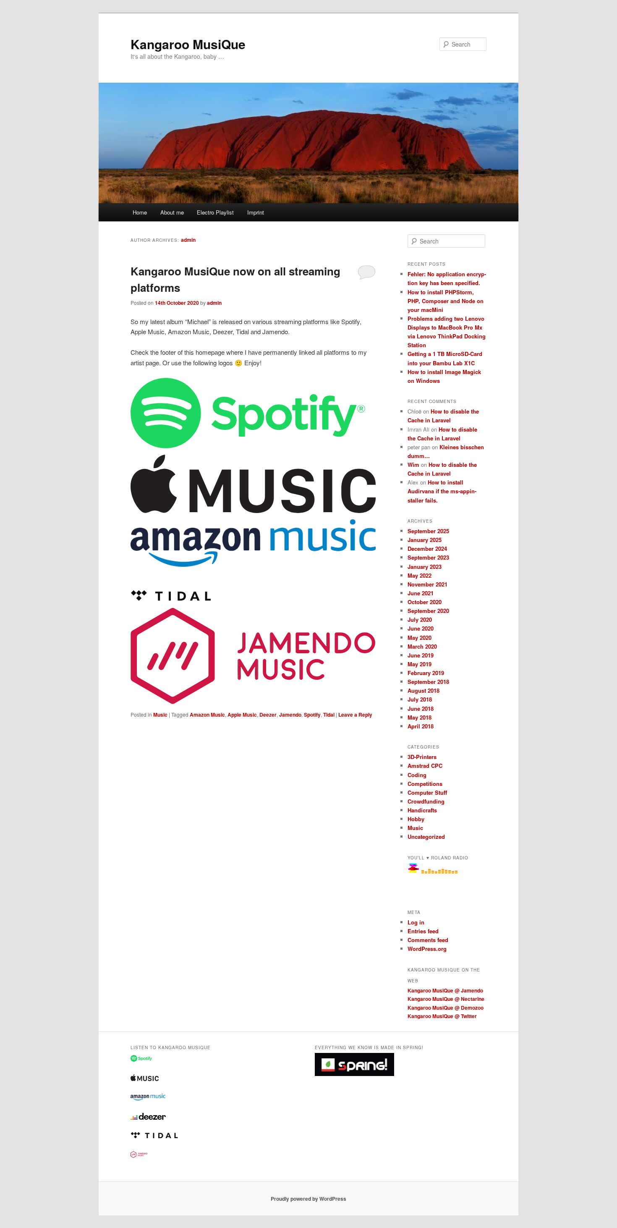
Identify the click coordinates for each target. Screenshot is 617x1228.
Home (140, 212)
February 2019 (426, 673)
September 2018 (428, 682)
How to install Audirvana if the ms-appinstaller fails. (442, 491)
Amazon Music (207, 714)
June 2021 (421, 593)
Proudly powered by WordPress (308, 1198)
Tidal (329, 714)
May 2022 (419, 575)
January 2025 (425, 540)
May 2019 (419, 664)
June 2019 (421, 655)
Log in (416, 922)
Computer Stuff (427, 792)
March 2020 (422, 646)
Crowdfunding (426, 801)
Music (160, 714)
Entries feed (423, 931)
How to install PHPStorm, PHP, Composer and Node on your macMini (446, 301)
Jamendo (290, 714)
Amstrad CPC (425, 766)
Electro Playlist (215, 212)
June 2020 (421, 628)
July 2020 (420, 619)
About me (172, 212)
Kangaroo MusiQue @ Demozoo (446, 1007)
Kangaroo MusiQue (188, 44)
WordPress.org (427, 949)
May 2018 (419, 717)
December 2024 (427, 548)
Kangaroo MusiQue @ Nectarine (446, 999)
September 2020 (428, 611)
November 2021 (427, 584)
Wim (413, 465)
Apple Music (242, 714)
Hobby (416, 819)
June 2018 (421, 708)
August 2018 (423, 690)
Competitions (425, 784)
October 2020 (425, 602)
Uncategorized (426, 836)
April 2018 (421, 726)
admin (188, 240)
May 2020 (419, 637)
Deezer (268, 714)
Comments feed (428, 940)
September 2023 (428, 557)
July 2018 (420, 699)
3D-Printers (422, 757)
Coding (417, 775)
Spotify (312, 714)
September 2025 (428, 531)
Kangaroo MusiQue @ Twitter (442, 1016)
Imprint (255, 212)
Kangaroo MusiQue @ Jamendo (445, 990)
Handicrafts (422, 810)
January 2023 (425, 567)
